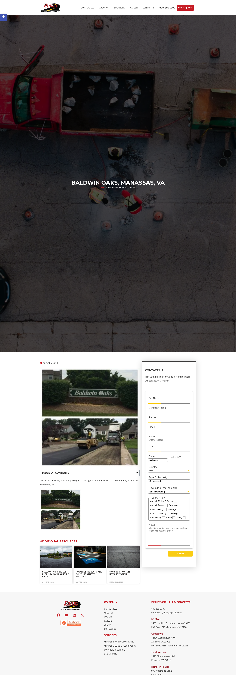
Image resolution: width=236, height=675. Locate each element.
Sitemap (108, 624)
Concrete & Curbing (114, 649)
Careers (134, 7)
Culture (108, 616)
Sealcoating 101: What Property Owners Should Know (55, 574)
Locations (119, 7)
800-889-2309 (158, 608)
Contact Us (110, 629)
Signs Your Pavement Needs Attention (120, 573)
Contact (147, 7)
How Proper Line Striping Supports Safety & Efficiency (89, 574)
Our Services (87, 7)
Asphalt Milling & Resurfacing (120, 646)
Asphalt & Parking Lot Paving (119, 641)
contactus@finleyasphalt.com (166, 612)
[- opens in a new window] (59, 615)
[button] (3, 17)
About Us (104, 7)
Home (103, 187)
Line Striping (110, 653)
